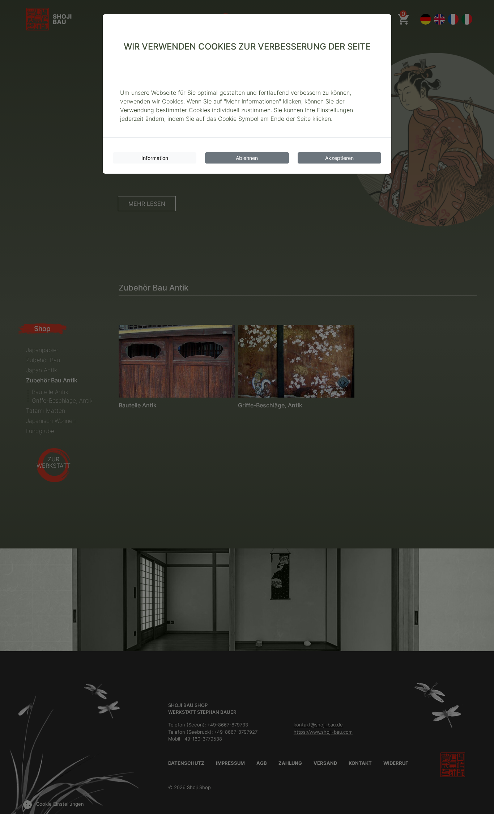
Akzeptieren (339, 158)
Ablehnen (247, 158)
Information (154, 158)
